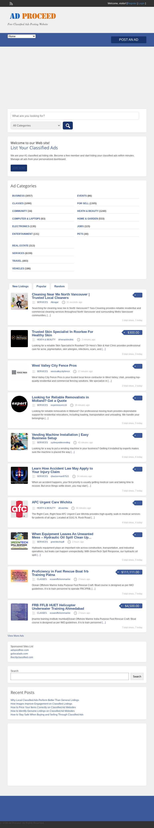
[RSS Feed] (10, 3)
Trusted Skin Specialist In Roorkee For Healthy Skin (62, 333)
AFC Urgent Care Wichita (52, 502)
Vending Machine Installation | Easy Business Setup (60, 436)
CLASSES (42, 579)
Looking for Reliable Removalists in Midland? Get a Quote (60, 399)
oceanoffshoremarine (60, 579)
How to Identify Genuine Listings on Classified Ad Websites (43, 711)
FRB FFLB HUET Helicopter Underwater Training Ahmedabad (58, 606)
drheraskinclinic (66, 339)
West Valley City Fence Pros (54, 365)
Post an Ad (128, 39)
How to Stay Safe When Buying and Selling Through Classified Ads (47, 714)
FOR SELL (83, 203)
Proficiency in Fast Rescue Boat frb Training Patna (60, 573)
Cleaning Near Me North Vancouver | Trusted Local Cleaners (61, 296)
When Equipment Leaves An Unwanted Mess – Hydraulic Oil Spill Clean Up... (62, 535)
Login (141, 3)
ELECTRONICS (20, 226)
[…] (49, 315)
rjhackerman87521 (60, 476)
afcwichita (63, 508)
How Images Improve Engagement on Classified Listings (41, 703)
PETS (80, 234)
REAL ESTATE (20, 245)
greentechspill (57, 542)
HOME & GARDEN (87, 218)
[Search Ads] (68, 125)
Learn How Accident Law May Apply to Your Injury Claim (62, 470)
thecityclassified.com (22, 657)
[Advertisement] (77, 78)
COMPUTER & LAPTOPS (26, 218)
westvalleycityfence (60, 371)
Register (132, 3)
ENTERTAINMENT (22, 234)
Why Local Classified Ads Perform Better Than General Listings (45, 700)
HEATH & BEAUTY (87, 211)
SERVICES (42, 302)
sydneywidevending (60, 442)
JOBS (80, 226)
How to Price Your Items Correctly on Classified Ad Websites (43, 707)
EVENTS (82, 195)
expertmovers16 (59, 405)
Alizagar (55, 302)
